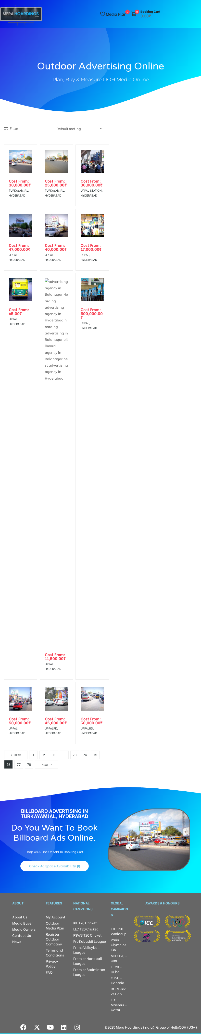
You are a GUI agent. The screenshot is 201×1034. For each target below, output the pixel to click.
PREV (17, 755)
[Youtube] (50, 1027)
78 (29, 764)
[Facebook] (23, 1027)
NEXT (45, 765)
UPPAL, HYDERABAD (17, 256)
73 (74, 754)
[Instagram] (77, 1027)
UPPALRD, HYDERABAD (53, 730)
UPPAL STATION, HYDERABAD (91, 192)
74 (85, 754)
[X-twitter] (37, 1027)
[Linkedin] (64, 1027)
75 (95, 754)
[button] (54, 866)
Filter (14, 128)
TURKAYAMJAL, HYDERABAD (19, 192)
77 (19, 764)
